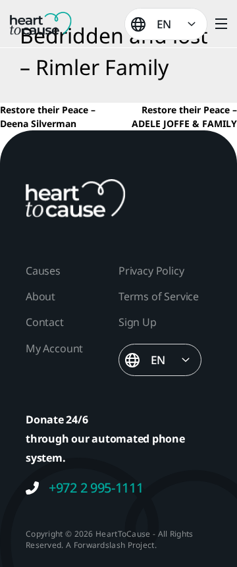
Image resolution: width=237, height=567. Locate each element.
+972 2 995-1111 (96, 488)
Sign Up (137, 322)
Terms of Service (158, 296)
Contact (45, 322)
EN (164, 24)
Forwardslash (100, 545)
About (40, 296)
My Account (54, 348)
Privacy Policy (151, 270)
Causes (43, 270)
